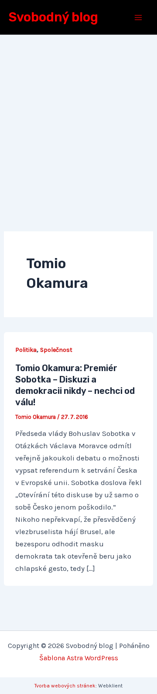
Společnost (56, 350)
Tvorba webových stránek (65, 686)
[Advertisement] (78, 118)
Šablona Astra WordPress (78, 658)
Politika (26, 350)
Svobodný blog (53, 17)
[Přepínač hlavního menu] (139, 17)
